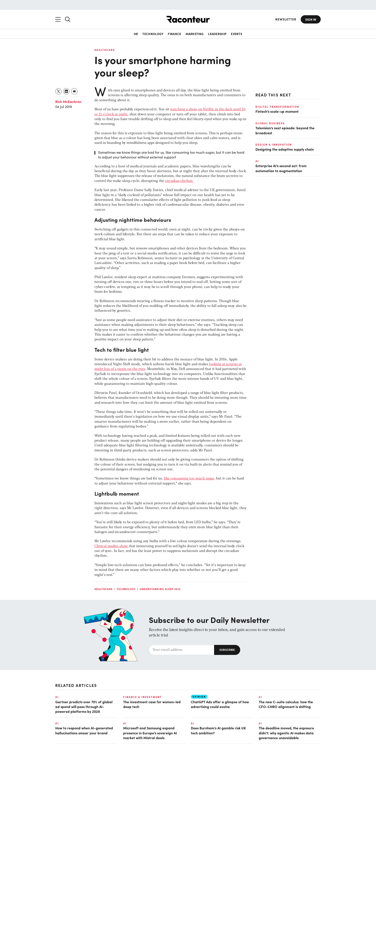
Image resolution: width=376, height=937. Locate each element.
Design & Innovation (273, 144)
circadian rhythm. (179, 181)
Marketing (195, 34)
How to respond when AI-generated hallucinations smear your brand (84, 730)
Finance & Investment (142, 697)
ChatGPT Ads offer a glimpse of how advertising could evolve (220, 704)
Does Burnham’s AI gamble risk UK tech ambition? (218, 730)
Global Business (270, 123)
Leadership (217, 34)
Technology (152, 34)
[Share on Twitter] (58, 91)
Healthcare (104, 50)
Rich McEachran (68, 101)
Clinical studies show (111, 546)
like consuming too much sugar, (189, 478)
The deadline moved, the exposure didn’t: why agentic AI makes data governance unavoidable (286, 732)
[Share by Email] (74, 91)
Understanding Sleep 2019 (160, 589)
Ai (257, 161)
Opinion (199, 696)
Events (236, 34)
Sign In (310, 19)
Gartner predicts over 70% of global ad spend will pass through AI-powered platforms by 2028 (83, 706)
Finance (174, 34)
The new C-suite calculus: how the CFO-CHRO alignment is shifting (286, 704)
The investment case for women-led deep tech (152, 704)
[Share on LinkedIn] (66, 91)
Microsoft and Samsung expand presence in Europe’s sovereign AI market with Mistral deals (150, 732)
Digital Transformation (277, 106)
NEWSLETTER (285, 19)
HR (136, 34)
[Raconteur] (188, 19)
